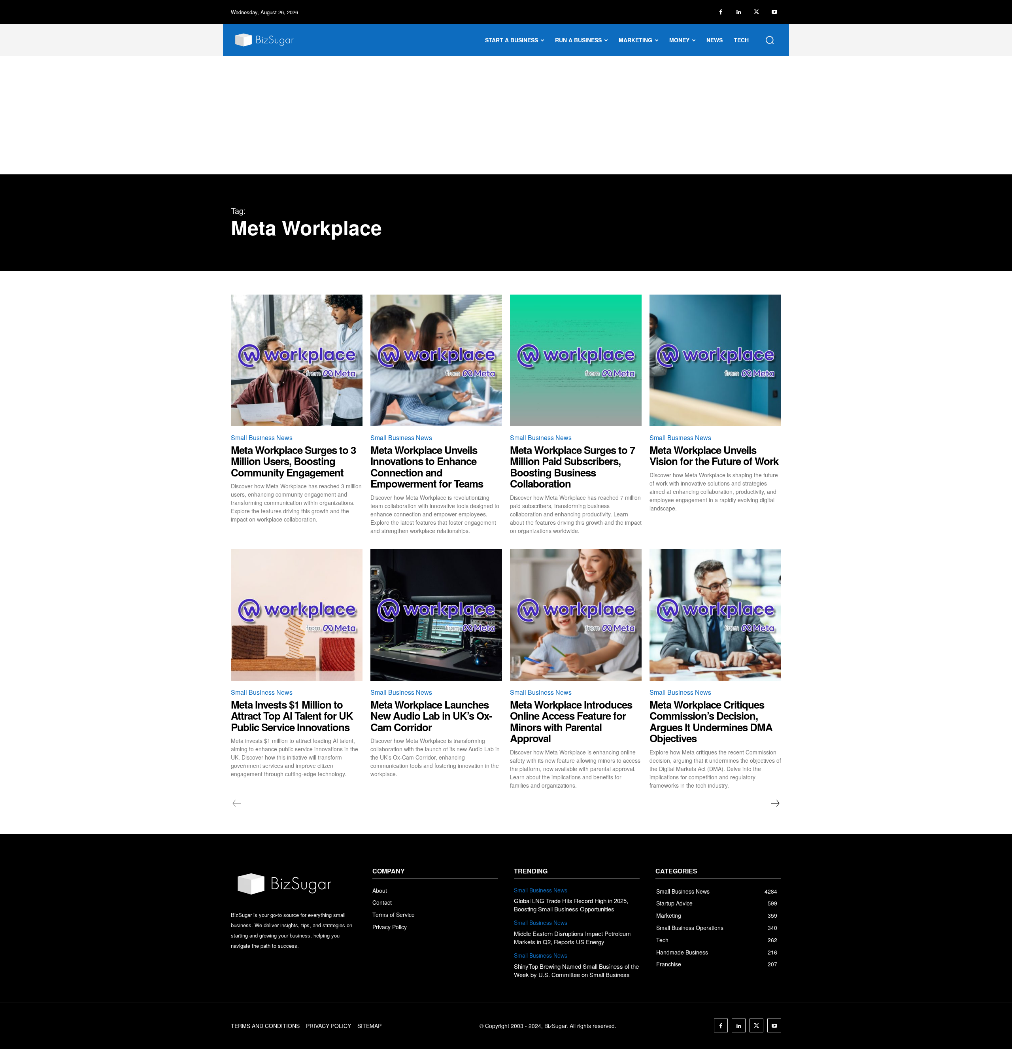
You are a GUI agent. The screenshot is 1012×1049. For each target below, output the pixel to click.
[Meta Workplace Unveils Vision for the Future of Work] (715, 360)
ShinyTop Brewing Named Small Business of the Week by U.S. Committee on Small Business (576, 970)
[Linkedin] (739, 12)
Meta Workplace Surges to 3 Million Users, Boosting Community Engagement (293, 461)
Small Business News (262, 437)
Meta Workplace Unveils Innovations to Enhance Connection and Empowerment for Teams (426, 466)
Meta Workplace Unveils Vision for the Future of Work (713, 455)
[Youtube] (774, 12)
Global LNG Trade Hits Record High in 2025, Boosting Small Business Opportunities (571, 904)
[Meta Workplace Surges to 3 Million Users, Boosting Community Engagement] (297, 360)
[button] (769, 39)
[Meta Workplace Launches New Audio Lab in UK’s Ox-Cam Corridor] (436, 615)
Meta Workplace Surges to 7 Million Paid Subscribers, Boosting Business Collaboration (572, 466)
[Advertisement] (506, 115)
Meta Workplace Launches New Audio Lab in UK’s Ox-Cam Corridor (431, 715)
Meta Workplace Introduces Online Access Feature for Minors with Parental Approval (571, 721)
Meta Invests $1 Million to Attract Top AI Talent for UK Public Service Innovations (292, 715)
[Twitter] (756, 12)
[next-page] (774, 803)
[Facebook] (721, 12)
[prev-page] (237, 803)
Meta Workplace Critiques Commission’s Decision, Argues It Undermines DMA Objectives (710, 721)
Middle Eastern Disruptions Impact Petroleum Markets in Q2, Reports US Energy (572, 937)
